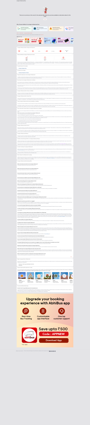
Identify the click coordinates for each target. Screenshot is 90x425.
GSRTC (54, 280)
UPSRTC (71, 280)
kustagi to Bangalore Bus (22, 68)
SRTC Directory (46, 270)
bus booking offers (63, 143)
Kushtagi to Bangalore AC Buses (24, 72)
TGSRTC (28, 280)
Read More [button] (41, 34)
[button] (24, 51)
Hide (71, 256)
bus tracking (47, 233)
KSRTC (37, 280)
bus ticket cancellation (61, 216)
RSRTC (62, 280)
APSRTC (20, 280)
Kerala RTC (46, 280)
